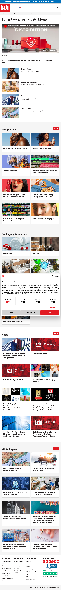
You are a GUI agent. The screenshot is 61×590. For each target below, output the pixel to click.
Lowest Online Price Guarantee (19, 567)
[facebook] (47, 561)
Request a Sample (18, 564)
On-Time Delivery (6, 566)
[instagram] (44, 561)
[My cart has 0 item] (45, 7)
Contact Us (28, 561)
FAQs (27, 574)
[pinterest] (52, 561)
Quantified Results (6, 576)
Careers (28, 566)
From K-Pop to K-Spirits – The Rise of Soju (32, 84)
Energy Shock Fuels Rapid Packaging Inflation (33, 111)
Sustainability (39, 13)
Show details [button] (53, 307)
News (23, 13)
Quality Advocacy (6, 568)
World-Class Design (7, 571)
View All (56, 129)
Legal (27, 576)
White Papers (30, 13)
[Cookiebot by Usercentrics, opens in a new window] (52, 276)
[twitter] (50, 561)
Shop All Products (18, 561)
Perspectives (4, 13)
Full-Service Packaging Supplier (8, 579)
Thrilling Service (6, 573)
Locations (28, 564)
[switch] (23, 302)
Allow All (50, 312)
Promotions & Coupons (17, 571)
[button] (33, 8)
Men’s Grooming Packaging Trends (30, 71)
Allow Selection (30, 312)
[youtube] (58, 561)
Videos (4, 55)
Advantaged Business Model (7, 562)
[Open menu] (57, 7)
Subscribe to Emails (31, 571)
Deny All (11, 312)
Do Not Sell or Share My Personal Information (32, 580)
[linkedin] (55, 561)
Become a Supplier (30, 569)
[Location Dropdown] (20, 7)
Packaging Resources (15, 13)
